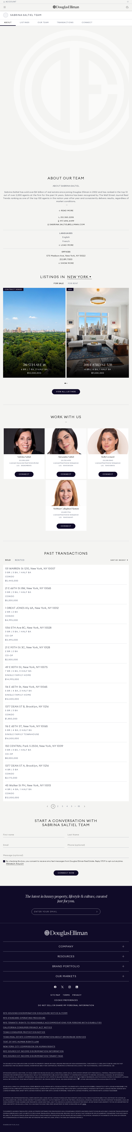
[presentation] (66, 336)
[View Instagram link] (69, 988)
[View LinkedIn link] (76, 988)
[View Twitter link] (62, 988)
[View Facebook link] (55, 988)
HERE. (84, 1104)
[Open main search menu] (127, 7)
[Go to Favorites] (128, 2)
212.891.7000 (37, 1073)
